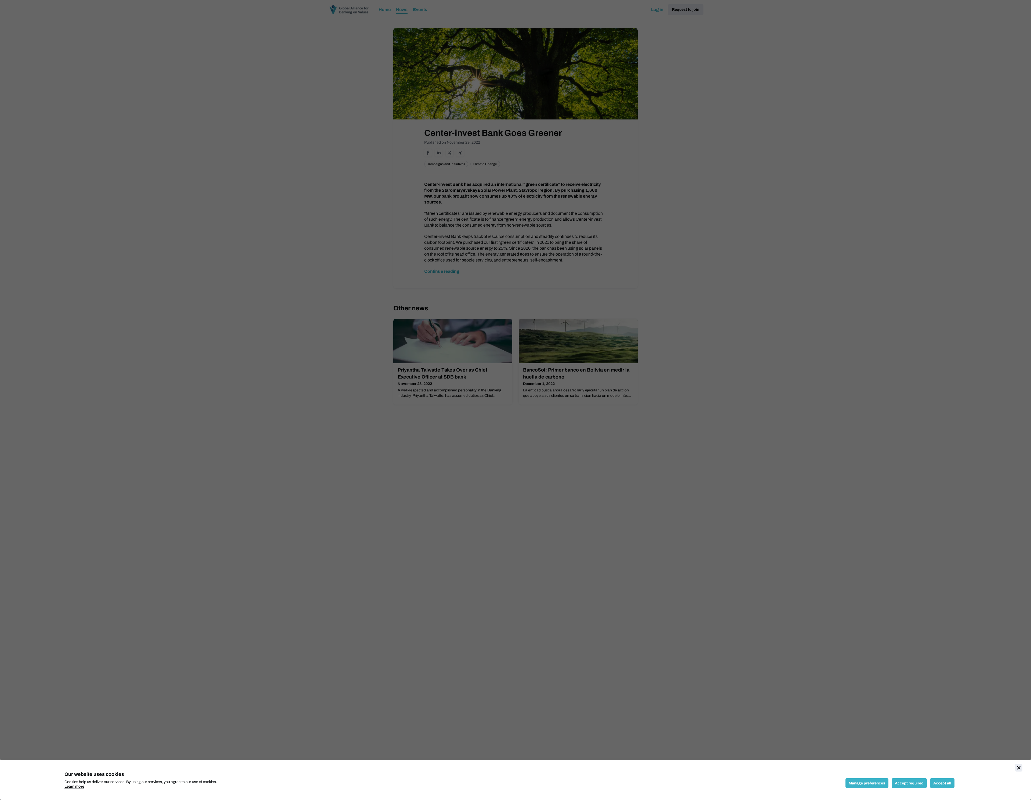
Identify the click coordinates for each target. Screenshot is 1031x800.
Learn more (74, 786)
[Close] (1018, 768)
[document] (515, 780)
